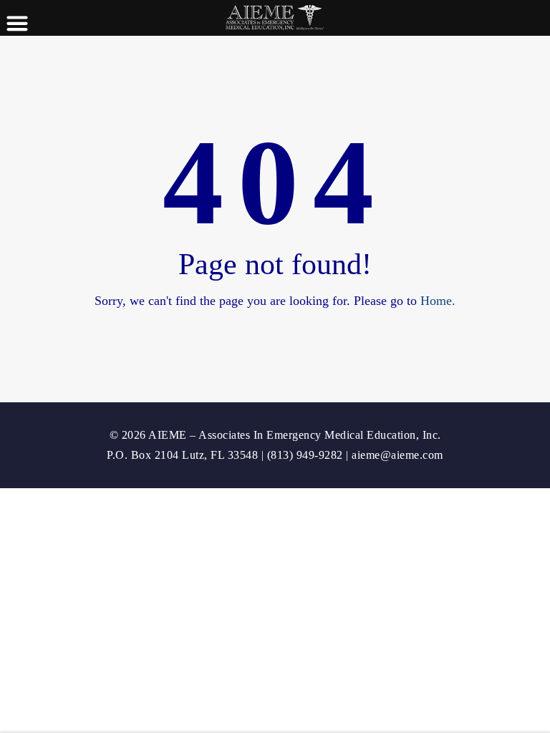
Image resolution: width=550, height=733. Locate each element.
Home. (437, 300)
